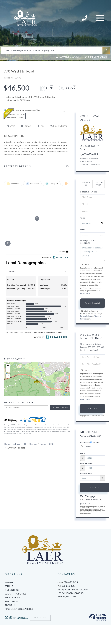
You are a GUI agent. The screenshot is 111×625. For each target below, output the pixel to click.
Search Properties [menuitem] (15, 594)
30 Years (96, 442)
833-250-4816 (85, 18)
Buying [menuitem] (9, 582)
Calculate (94, 487)
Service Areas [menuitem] (12, 598)
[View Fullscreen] (8, 376)
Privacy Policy (85, 293)
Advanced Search (69, 57)
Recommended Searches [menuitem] (19, 609)
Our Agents (95, 164)
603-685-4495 (90, 154)
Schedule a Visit (99, 184)
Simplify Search (97, 57)
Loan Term (85, 442)
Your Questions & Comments (88, 242)
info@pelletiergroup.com (73, 590)
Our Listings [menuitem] (12, 590)
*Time (82, 230)
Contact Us (84, 164)
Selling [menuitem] (9, 586)
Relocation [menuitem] (11, 601)
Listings (16, 444)
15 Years (87, 446)
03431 (52, 444)
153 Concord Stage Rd (71, 595)
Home (7, 444)
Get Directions (60, 407)
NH (24, 444)
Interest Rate (86, 473)
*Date (82, 218)
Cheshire (33, 444)
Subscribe (92, 409)
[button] (106, 50)
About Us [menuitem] (10, 605)
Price (82, 453)
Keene (43, 444)
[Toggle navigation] (100, 18)
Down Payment (86, 463)
